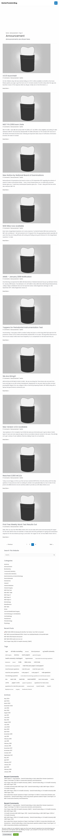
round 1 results (40, 686)
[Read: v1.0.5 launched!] (26, 58)
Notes (5, 609)
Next (52, 544)
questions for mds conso (41, 683)
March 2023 (7, 703)
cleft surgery (8, 655)
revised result (30, 686)
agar (6, 651)
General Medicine (8, 585)
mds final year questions (12, 669)
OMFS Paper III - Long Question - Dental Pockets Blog (18, 778)
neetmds (22, 679)
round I (49, 686)
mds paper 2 (25, 672)
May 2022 (6, 710)
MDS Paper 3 (7, 597)
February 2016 (7, 769)
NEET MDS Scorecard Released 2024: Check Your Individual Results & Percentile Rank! (26, 634)
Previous (9, 544)
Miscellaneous (7, 604)
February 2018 (7, 743)
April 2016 (6, 767)
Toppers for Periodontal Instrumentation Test (23, 327)
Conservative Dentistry (10, 574)
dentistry (16, 655)
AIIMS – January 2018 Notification (17, 276)
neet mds (13, 679)
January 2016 (7, 772)
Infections (7, 662)
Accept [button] (16, 834)
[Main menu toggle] (56, 3)
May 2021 (6, 720)
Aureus (27, 651)
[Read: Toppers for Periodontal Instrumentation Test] (26, 310)
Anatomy (6, 564)
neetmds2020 (31, 679)
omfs (7, 683)
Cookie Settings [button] (7, 834)
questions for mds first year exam (14, 686)
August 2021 (7, 713)
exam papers (26, 655)
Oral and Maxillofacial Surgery (12, 611)
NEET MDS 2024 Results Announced (13, 636)
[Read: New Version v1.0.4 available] (26, 409)
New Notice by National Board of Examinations (23, 175)
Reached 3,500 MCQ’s (12, 475)
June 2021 (6, 717)
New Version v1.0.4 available (15, 427)
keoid (14, 662)
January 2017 (7, 764)
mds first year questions (12, 672)
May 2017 (6, 757)
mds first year (26, 669)
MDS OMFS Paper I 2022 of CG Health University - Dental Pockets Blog (22, 790)
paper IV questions (27, 683)
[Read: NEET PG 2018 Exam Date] (26, 107)
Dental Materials (8, 578)
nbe (6, 679)
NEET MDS (6, 607)
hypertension (29, 658)
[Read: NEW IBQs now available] (26, 208)
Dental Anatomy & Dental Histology (13, 576)
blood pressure (35, 651)
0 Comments (6, 78)
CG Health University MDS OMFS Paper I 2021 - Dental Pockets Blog (21, 786)
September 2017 (8, 755)
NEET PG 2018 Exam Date (13, 124)
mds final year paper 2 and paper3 (33, 666)
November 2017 (8, 750)
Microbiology (7, 602)
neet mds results (43, 679)
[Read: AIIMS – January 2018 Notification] (26, 259)
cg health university (48, 651)
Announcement (8, 566)
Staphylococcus (9, 689)
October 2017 (7, 753)
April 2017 (6, 760)
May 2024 (6, 698)
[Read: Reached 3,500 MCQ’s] (26, 458)
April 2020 (6, 731)
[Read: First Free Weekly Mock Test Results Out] (26, 507)
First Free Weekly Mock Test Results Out (20, 524)
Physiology (7, 623)
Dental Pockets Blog (9, 3)
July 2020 (6, 724)
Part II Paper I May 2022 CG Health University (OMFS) (18, 641)
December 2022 (8, 705)
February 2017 (7, 762)
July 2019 (6, 736)
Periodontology (8, 621)
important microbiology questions (43, 658)
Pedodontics (7, 618)
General (6, 583)
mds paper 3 (35, 672)
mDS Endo (37, 662)
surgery (18, 689)
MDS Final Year (8, 590)
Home (7, 33)
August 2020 (7, 722)
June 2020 (7, 727)
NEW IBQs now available (13, 226)
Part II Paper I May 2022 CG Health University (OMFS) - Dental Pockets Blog (23, 782)
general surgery (37, 655)
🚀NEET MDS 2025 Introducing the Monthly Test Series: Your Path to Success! (24, 632)
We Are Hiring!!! (9, 376)
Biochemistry (7, 569)
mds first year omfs (38, 669)
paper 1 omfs (16, 683)
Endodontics (7, 581)
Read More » (6, 88)
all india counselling (16, 651)
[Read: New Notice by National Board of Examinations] (26, 157)
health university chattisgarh (14, 658)
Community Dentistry (9, 571)
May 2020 (6, 729)
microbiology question (11, 676)
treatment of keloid (27, 689)
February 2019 (7, 739)
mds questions (46, 672)
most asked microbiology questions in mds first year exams (35, 676)
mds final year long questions (12, 666)
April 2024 (6, 701)
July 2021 (6, 715)
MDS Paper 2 (7, 595)
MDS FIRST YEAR (8, 592)
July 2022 (6, 708)
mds (19, 662)
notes (52, 679)
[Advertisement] (29, 17)
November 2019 (8, 734)
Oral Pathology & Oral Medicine (12, 614)
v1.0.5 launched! (10, 75)
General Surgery (8, 588)
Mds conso (28, 662)
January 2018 (7, 746)
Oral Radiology (8, 616)
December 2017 (8, 748)
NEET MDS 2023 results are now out (13, 639)
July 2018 (6, 741)
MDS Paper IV (7, 599)
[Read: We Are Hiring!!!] (26, 358)
